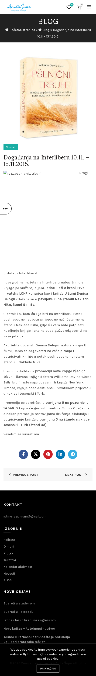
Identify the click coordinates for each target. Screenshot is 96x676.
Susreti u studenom (19, 603)
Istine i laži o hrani (61, 288)
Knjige (8, 553)
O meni (8, 546)
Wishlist (71, 4)
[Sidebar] (6, 208)
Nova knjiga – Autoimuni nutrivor (29, 629)
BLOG (7, 580)
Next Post (74, 475)
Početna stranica (22, 30)
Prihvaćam (48, 668)
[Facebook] (23, 454)
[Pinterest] (48, 454)
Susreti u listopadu (18, 612)
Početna (9, 540)
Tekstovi (9, 560)
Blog (46, 30)
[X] (35, 454)
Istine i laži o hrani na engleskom (29, 620)
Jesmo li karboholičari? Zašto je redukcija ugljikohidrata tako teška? (36, 639)
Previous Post (25, 475)
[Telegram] (72, 454)
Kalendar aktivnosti (18, 567)
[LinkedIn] (60, 454)
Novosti (10, 147)
